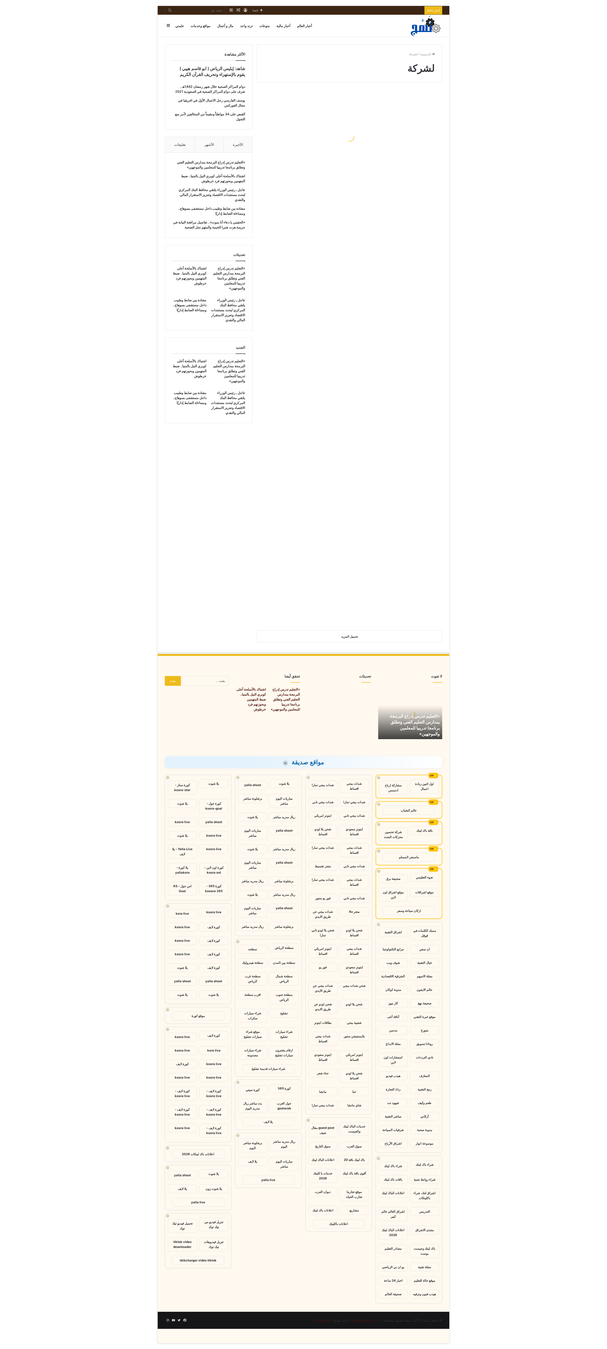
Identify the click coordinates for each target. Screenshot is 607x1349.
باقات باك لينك (393, 1179)
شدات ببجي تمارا (323, 785)
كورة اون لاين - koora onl (214, 870)
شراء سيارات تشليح (284, 1034)
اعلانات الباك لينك (393, 1193)
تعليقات (180, 144)
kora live (182, 913)
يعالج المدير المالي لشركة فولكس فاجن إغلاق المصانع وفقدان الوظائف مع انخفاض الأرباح (309, 284)
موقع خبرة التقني (425, 1017)
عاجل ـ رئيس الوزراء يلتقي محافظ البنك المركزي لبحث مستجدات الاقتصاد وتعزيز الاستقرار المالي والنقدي (212, 195)
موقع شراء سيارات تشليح (253, 1034)
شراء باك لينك (425, 1164)
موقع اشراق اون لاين (393, 894)
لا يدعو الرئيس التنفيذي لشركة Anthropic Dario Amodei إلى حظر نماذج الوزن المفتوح (397, 180)
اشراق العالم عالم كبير (393, 1214)
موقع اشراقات (424, 892)
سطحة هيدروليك (252, 962)
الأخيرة (238, 144)
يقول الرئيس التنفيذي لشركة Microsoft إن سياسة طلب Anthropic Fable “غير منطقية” (397, 429)
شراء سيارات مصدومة (252, 1052)
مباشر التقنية (393, 1116)
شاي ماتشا (354, 1105)
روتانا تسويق (424, 1044)
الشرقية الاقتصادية (393, 976)
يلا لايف (268, 1122)
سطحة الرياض (284, 948)
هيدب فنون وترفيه (424, 1294)
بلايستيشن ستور (354, 1036)
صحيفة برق (393, 879)
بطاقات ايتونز (323, 1022)
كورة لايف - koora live (213, 1093)
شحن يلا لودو (354, 1004)
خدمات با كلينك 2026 (322, 1175)
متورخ (424, 1030)
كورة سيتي (253, 1090)
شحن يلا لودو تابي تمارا (323, 932)
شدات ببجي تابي (323, 802)
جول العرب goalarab (284, 1105)
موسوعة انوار (424, 1143)
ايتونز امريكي (322, 815)
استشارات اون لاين (393, 1059)
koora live (182, 822)
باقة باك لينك (424, 830)
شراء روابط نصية (425, 1179)
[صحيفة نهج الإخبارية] (426, 26)
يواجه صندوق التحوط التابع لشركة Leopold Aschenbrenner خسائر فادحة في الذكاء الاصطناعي (305, 141)
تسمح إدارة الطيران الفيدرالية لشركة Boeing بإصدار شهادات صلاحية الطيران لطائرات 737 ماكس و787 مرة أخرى (305, 426)
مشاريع (354, 1210)
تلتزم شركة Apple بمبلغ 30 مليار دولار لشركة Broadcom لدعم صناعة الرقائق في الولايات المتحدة (397, 497)
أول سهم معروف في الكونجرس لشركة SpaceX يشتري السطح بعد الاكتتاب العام (304, 607)
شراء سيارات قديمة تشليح (268, 1069)
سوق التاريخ (323, 1146)
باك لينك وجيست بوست (424, 1251)
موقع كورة (198, 1016)
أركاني (424, 1116)
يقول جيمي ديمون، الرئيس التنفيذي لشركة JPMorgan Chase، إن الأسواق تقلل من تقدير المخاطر (401, 319)
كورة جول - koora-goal (213, 806)
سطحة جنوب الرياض (284, 997)
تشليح (284, 1013)
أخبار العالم (304, 26)
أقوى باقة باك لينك (354, 1173)
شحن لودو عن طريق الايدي (323, 1006)
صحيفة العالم (393, 1294)
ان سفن (424, 949)
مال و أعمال (225, 26)
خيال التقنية (424, 962)
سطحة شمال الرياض (284, 978)
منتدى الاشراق (424, 1230)
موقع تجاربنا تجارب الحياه (354, 1194)
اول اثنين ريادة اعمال (424, 786)
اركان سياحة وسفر (409, 911)
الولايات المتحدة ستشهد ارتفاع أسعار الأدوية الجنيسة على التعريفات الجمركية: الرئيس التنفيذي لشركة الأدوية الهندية (399, 248)
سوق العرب (354, 1146)
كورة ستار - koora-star (182, 787)
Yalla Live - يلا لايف (182, 851)
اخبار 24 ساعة (393, 1280)
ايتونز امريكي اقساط (322, 951)
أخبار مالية (283, 26)
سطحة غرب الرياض (253, 978)
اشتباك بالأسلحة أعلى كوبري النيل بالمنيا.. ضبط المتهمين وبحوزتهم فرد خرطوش (251, 699)
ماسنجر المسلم (409, 857)
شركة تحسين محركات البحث (393, 834)
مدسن (393, 1030)
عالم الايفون (424, 990)
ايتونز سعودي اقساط (354, 831)
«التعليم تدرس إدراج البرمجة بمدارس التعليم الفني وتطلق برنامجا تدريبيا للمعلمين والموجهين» (229, 278)
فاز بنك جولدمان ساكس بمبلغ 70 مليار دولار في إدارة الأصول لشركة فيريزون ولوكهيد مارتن (303, 500)
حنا (354, 1092)
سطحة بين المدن (284, 962)
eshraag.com (323, 1320)
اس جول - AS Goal (182, 888)
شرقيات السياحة (393, 1130)
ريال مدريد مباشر (284, 817)
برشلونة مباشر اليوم (252, 1145)
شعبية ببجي (354, 1022)
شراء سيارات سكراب (252, 1015)
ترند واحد (246, 26)
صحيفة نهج (425, 1003)
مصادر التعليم (393, 1248)
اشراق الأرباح (393, 1143)
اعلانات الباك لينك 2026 (393, 1232)
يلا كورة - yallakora (182, 870)
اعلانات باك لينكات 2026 (198, 1154)
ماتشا (322, 1092)
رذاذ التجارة (393, 1089)
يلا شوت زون (214, 1189)
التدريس (424, 1211)
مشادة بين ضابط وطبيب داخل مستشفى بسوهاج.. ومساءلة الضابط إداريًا (190, 305)
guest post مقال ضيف (322, 1130)
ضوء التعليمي (424, 877)
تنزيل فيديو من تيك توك (213, 1224)
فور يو (323, 967)
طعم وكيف (424, 1103)
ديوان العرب (323, 1192)
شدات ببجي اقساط (354, 786)
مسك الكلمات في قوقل (424, 933)
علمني (179, 26)
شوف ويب (393, 962)
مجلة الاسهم (424, 976)
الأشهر (209, 144)
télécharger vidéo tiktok (198, 1260)
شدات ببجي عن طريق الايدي (323, 914)
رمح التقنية (425, 1089)
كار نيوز (393, 1003)
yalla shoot (252, 785)
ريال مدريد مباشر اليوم (284, 1144)
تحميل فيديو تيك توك (182, 1225)
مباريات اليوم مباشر (284, 801)
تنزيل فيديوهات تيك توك (214, 1244)
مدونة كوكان (393, 990)
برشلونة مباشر (252, 798)
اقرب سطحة (252, 995)
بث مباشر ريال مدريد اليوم (252, 1105)
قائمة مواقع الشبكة (364, 1320)
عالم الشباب (409, 810)
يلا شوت (284, 783)
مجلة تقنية (424, 1267)
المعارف (424, 1076)
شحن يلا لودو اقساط (323, 831)
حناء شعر (323, 1073)
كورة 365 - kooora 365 (214, 888)
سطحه (252, 949)
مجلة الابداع (393, 1044)
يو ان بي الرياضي (393, 1267)
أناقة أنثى (393, 1017)
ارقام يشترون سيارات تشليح (284, 1052)
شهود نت (393, 1103)
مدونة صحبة (424, 1130)
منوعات (264, 26)
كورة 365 (284, 1088)
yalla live (268, 1180)
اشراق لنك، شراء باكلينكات (425, 1195)
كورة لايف (213, 927)
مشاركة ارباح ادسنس (393, 787)
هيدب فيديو (393, 1076)
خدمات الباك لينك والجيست (354, 1128)
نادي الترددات (424, 1057)
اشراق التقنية (393, 932)
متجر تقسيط (323, 866)
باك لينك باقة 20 (354, 1160)
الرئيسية (426, 54)
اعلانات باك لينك (323, 1210)
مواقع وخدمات (201, 26)
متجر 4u (354, 911)
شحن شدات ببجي (354, 985)
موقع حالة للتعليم (424, 1280)
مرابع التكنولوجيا (393, 949)
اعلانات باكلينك (338, 1224)
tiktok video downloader (182, 1244)
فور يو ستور (323, 898)
